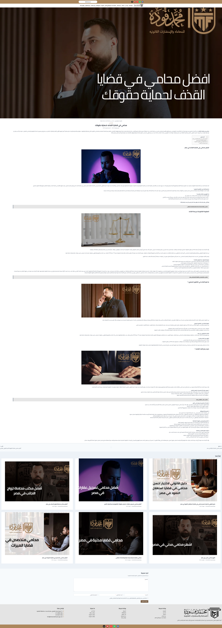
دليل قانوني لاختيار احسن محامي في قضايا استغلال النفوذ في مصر (197, 504)
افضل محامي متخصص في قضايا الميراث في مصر (54, 558)
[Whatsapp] (140, 2)
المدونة (102, 5)
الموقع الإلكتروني (93, 595)
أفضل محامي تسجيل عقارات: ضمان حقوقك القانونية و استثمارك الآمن (122, 504)
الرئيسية (130, 5)
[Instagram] (137, 2)
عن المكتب (119, 5)
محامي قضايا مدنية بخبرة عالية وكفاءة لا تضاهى (128, 558)
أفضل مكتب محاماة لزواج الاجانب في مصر (56, 504)
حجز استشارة (87, 5)
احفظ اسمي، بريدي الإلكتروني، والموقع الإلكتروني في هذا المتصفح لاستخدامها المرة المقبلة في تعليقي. (128, 598)
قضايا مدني (111, 123)
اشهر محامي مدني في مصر (208, 558)
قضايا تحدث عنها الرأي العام (110, 5)
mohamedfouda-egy (208, 506)
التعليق (146, 579)
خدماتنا (123, 5)
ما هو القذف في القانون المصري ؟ (200, 141)
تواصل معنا (82, 5)
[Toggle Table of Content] (206, 137)
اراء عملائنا (93, 5)
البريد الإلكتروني (119, 595)
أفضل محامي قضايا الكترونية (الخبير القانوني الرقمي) (10, 447)
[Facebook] (142, 2)
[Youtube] (135, 2)
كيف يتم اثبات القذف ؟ (203, 143)
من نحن (126, 5)
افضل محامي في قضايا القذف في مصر (200, 139)
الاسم (146, 595)
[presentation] (185, 479)
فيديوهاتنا (98, 5)
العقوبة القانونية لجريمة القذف (201, 140)
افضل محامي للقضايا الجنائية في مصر (214, 447)
